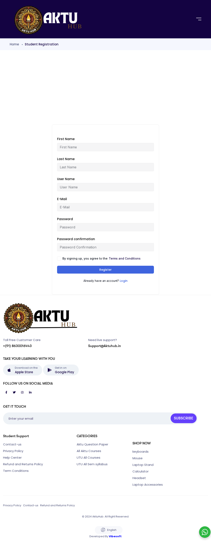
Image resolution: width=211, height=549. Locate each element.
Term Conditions (16, 471)
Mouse (137, 458)
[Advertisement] (105, 83)
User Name (66, 179)
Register (105, 270)
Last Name (66, 159)
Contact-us (12, 444)
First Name (66, 139)
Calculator (140, 471)
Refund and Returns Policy (23, 464)
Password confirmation (76, 239)
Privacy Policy (13, 451)
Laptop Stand (143, 465)
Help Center (12, 457)
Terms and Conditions (125, 258)
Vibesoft (115, 536)
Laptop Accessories (147, 484)
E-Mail (62, 199)
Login (124, 281)
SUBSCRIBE (183, 418)
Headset (139, 478)
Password (65, 219)
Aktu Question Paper (92, 444)
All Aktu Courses (89, 451)
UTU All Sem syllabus (92, 464)
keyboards (140, 451)
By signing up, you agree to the (101, 258)
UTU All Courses (88, 457)
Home (14, 44)
